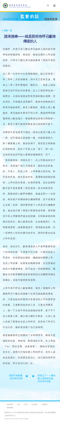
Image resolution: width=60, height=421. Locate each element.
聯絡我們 (10, 404)
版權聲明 (10, 407)
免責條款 (45, 404)
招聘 (25, 404)
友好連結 (34, 404)
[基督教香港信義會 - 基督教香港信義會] (17, 5)
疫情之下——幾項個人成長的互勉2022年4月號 (46, 378)
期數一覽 (8, 30)
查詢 (18, 404)
